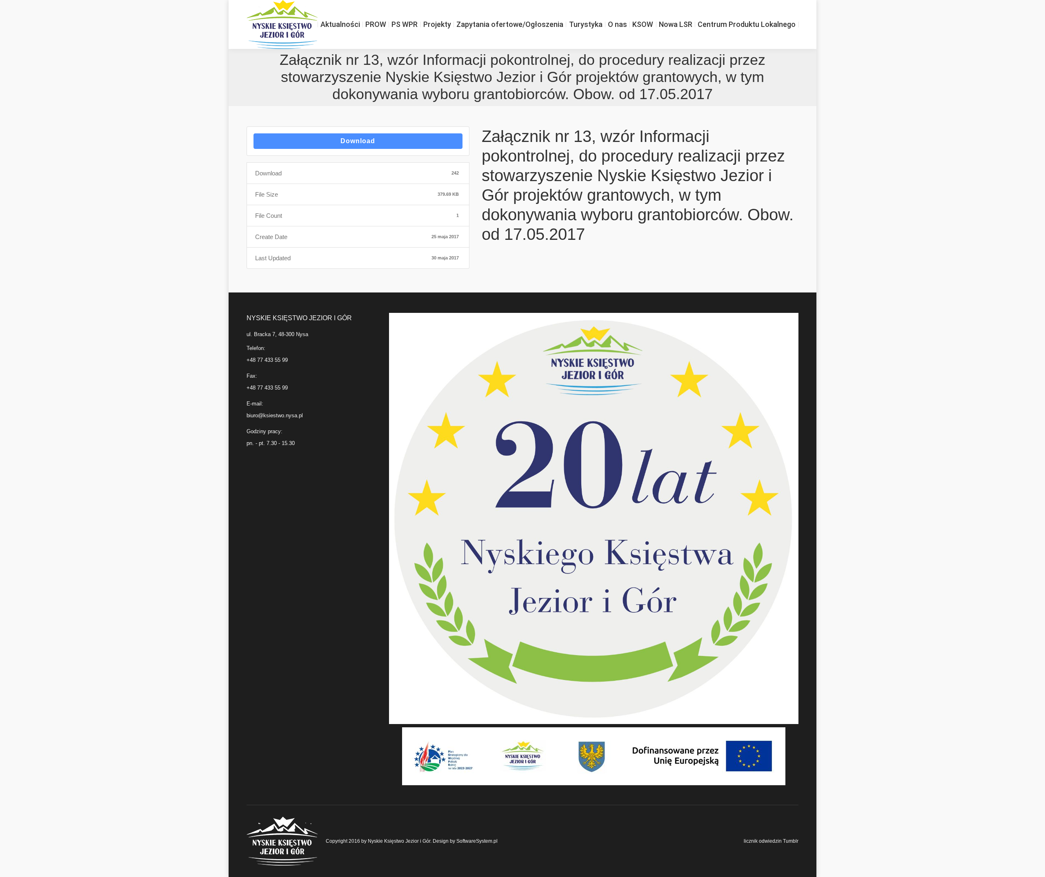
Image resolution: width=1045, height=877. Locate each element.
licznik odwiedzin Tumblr (771, 841)
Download (357, 140)
